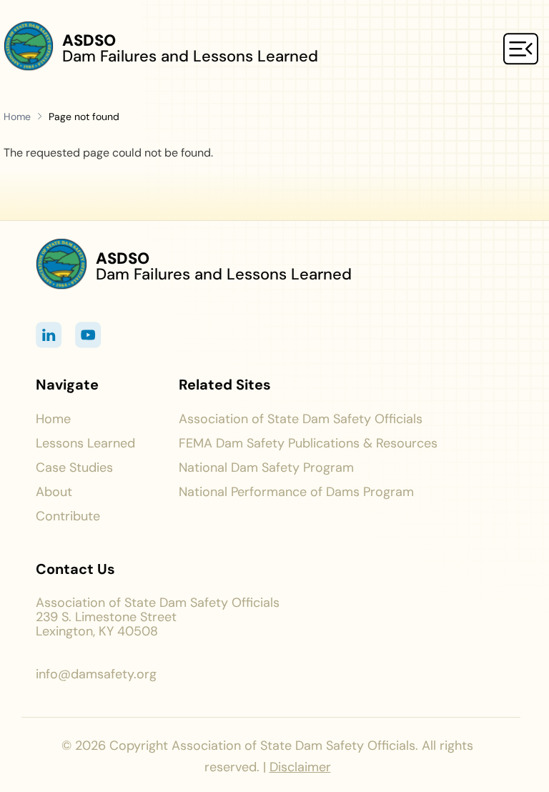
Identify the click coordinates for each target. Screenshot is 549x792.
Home (19, 116)
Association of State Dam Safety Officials (300, 418)
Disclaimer (300, 767)
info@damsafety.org (96, 674)
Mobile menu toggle (520, 48)
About (54, 491)
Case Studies (74, 467)
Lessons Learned (85, 443)
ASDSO (89, 40)
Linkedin (49, 335)
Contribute (68, 516)
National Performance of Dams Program (296, 491)
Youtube (88, 335)
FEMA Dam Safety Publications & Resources (310, 443)
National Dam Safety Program (266, 467)
